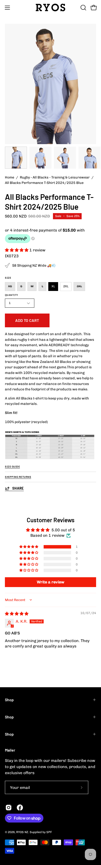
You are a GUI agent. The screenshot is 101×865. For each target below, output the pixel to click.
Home (9, 177)
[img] (16, 613)
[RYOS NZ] (50, 7)
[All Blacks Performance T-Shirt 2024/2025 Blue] (16, 158)
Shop (9, 699)
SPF (49, 832)
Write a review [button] (50, 582)
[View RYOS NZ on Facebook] (20, 807)
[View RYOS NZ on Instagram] (8, 807)
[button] (82, 7)
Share (18, 488)
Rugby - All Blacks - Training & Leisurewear (55, 177)
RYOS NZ (22, 832)
